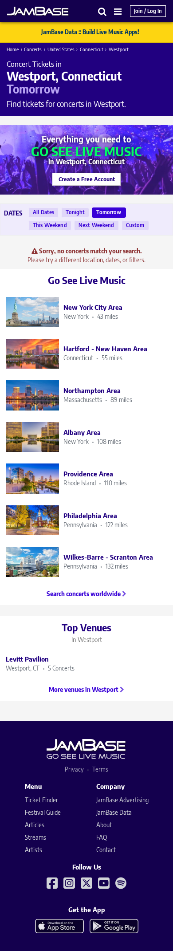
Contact (106, 849)
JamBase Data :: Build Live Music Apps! (90, 32)
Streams (35, 837)
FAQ (101, 837)
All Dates (43, 212)
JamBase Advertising (122, 800)
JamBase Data (114, 812)
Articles (34, 825)
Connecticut (91, 49)
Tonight (75, 212)
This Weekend (50, 225)
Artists (33, 849)
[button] (102, 11)
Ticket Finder (41, 800)
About (104, 825)
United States (61, 49)
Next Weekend (96, 225)
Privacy (74, 769)
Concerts (33, 49)
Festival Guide (43, 812)
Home (13, 49)
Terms (100, 769)
